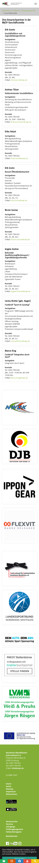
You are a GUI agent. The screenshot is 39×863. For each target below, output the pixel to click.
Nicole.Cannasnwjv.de (20, 239)
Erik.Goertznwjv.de (19, 80)
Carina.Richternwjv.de (20, 341)
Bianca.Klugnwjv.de (19, 378)
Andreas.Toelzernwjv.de (21, 122)
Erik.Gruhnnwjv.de (19, 200)
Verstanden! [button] (19, 859)
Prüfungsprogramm (14, 829)
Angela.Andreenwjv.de (20, 291)
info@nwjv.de (18, 768)
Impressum (11, 791)
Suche (8, 786)
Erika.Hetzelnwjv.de (19, 158)
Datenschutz (11, 794)
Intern (8, 784)
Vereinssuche (11, 821)
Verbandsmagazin (14, 832)
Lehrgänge (10, 826)
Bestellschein (11, 836)
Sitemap (9, 789)
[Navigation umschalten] (35, 4)
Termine (9, 824)
